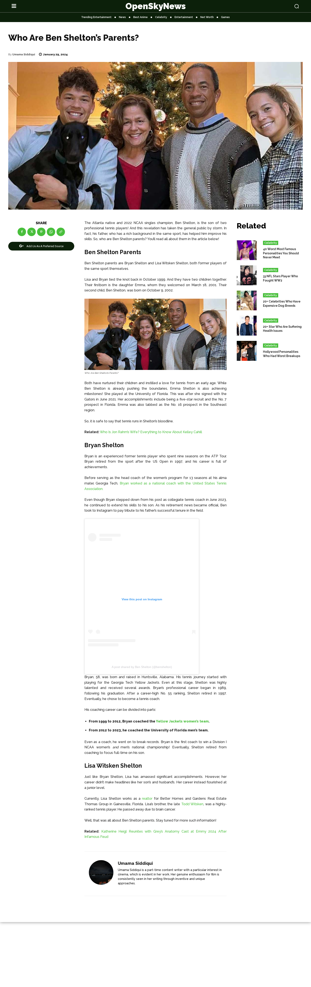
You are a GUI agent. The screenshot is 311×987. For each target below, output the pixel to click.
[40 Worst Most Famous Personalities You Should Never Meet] (247, 250)
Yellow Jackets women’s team (182, 721)
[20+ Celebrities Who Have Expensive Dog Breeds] (247, 301)
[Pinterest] (41, 232)
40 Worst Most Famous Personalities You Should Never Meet (281, 253)
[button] (270, 6)
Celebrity (270, 242)
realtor (147, 799)
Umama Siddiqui (23, 54)
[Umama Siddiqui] (101, 874)
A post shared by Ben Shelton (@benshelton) (142, 667)
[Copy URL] (60, 232)
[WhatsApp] (51, 232)
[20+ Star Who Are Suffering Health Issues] (247, 326)
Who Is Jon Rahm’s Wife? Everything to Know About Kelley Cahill (151, 432)
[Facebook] (22, 232)
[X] (31, 232)
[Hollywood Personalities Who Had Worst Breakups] (247, 351)
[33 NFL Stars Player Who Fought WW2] (247, 275)
